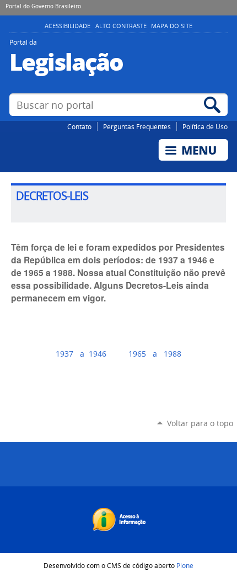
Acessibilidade (67, 26)
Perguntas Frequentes (137, 126)
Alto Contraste (121, 26)
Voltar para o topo (200, 423)
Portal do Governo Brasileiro (43, 6)
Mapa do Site (171, 26)
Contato (79, 126)
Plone (184, 565)
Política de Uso (205, 126)
